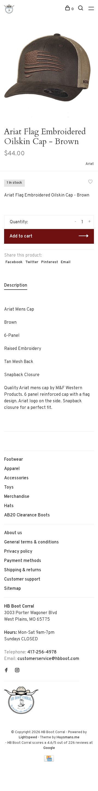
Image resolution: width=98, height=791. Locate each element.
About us (13, 533)
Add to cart (21, 236)
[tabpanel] (49, 72)
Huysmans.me (68, 737)
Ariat (89, 164)
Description (15, 285)
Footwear (13, 459)
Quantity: (19, 222)
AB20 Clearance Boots (27, 515)
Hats (9, 506)
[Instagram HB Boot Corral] (17, 671)
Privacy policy (18, 551)
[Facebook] (6, 671)
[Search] (81, 9)
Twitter (31, 262)
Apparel (12, 469)
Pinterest (49, 262)
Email (66, 262)
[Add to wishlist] (90, 182)
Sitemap (12, 588)
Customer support (22, 579)
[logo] (22, 713)
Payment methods (22, 561)
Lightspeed (28, 737)
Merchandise (16, 496)
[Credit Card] (49, 760)
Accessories (16, 478)
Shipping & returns (22, 570)
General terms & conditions (31, 542)
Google (49, 748)
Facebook (14, 262)
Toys (9, 487)
